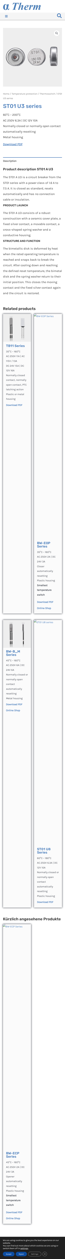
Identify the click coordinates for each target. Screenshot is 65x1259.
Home (6, 93)
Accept (8, 1254)
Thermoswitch (47, 93)
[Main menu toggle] (6, 16)
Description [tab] (9, 160)
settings (24, 1248)
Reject (21, 1254)
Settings (34, 1254)
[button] (59, 17)
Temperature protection (24, 93)
